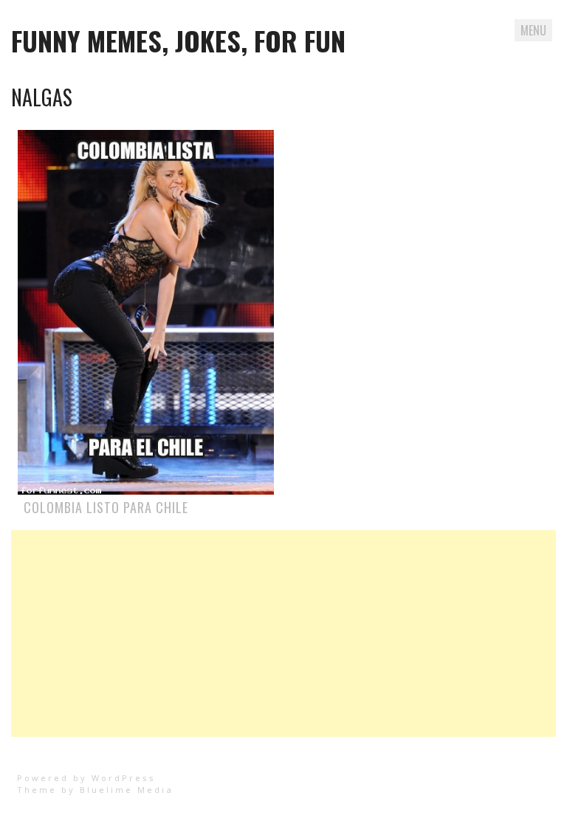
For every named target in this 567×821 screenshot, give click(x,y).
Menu (533, 30)
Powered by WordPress (86, 777)
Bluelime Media (126, 789)
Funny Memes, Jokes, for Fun (178, 40)
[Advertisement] (283, 633)
